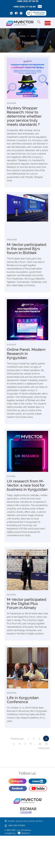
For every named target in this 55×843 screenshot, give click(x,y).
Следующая (44, 748)
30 (46, 744)
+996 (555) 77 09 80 (24, 7)
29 (40, 744)
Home (22, 36)
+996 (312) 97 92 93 (27, 1)
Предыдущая (17, 738)
